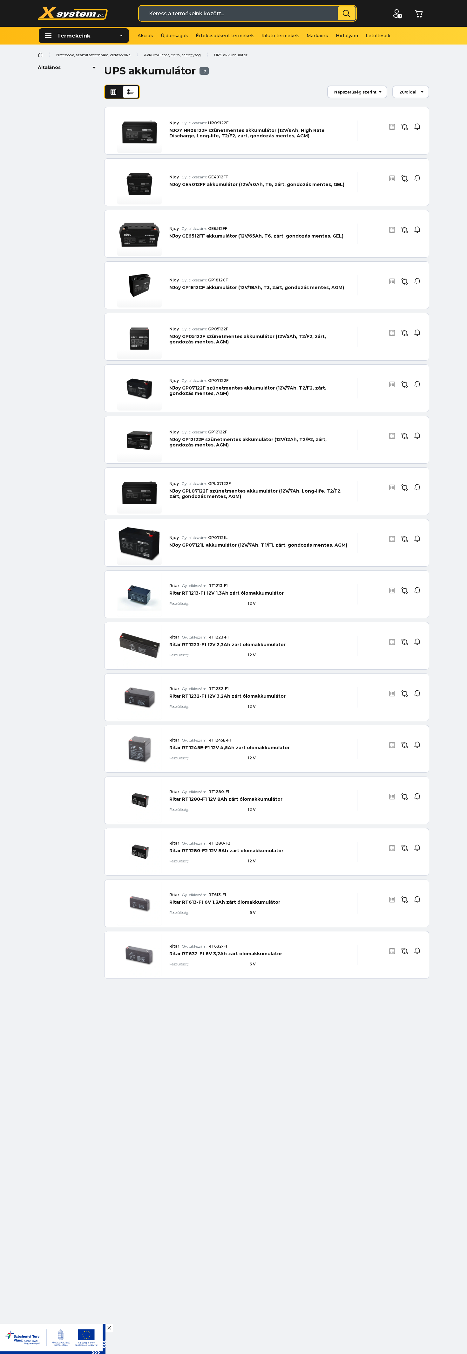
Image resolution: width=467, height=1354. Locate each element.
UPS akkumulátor (230, 54)
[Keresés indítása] (346, 13)
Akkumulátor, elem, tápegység (172, 54)
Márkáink (317, 35)
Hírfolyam (347, 35)
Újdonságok (174, 35)
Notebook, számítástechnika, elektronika (93, 54)
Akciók (145, 35)
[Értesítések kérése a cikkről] (417, 127)
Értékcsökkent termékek (225, 35)
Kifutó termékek (280, 35)
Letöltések (378, 35)
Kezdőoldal (40, 54)
